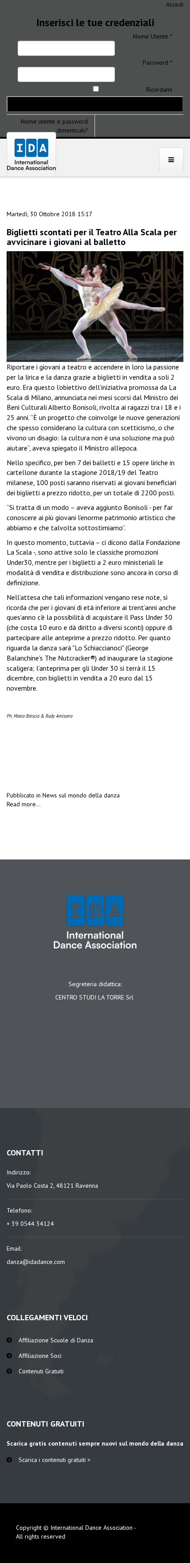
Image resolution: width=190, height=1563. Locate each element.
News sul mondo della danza (81, 795)
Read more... (24, 804)
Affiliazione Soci (40, 1356)
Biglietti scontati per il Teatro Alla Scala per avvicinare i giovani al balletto (92, 237)
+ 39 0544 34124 (30, 1224)
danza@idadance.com (36, 1262)
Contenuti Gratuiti (41, 1371)
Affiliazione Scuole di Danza (56, 1340)
